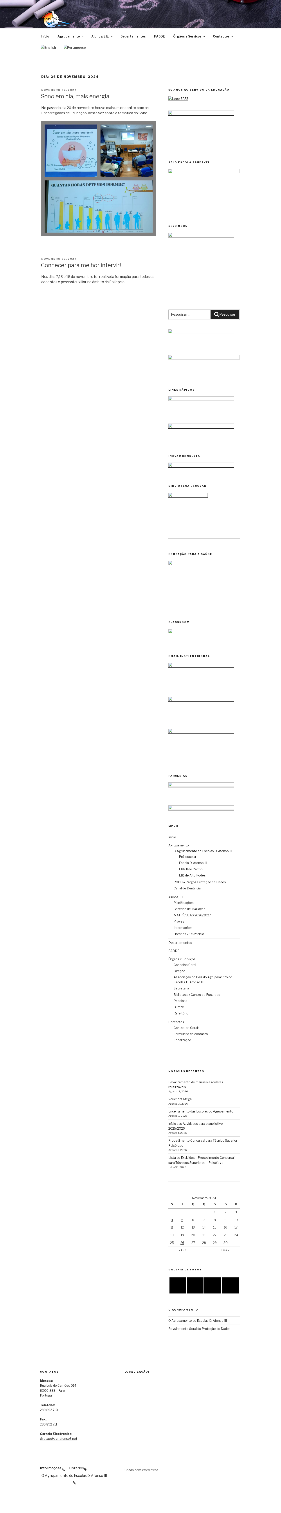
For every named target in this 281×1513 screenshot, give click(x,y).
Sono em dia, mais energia (75, 96)
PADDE (159, 36)
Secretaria (181, 988)
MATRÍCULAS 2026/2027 (192, 915)
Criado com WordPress (141, 1470)
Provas (179, 921)
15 (214, 1227)
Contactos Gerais (187, 1028)
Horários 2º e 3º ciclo (189, 934)
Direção (179, 971)
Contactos (221, 36)
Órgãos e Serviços (187, 36)
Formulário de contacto (191, 1034)
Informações (183, 928)
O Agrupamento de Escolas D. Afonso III (203, 851)
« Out (183, 1250)
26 (182, 1243)
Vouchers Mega (180, 1099)
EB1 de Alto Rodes (192, 875)
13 (193, 1227)
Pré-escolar (187, 856)
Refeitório (181, 1013)
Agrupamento (69, 36)
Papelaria (180, 1001)
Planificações (184, 903)
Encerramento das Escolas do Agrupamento (200, 1111)
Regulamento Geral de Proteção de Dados (199, 1329)
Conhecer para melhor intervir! (81, 265)
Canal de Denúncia (187, 888)
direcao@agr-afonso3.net (58, 1438)
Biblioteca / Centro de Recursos (197, 994)
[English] (48, 47)
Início (45, 36)
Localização (182, 1040)
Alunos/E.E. (100, 36)
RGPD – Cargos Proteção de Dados (200, 882)
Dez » (225, 1250)
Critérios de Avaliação (189, 909)
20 (193, 1235)
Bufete (179, 1007)
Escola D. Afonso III (193, 863)
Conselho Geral (185, 965)
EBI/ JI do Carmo (191, 869)
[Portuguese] (75, 47)
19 (182, 1235)
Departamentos (133, 36)
